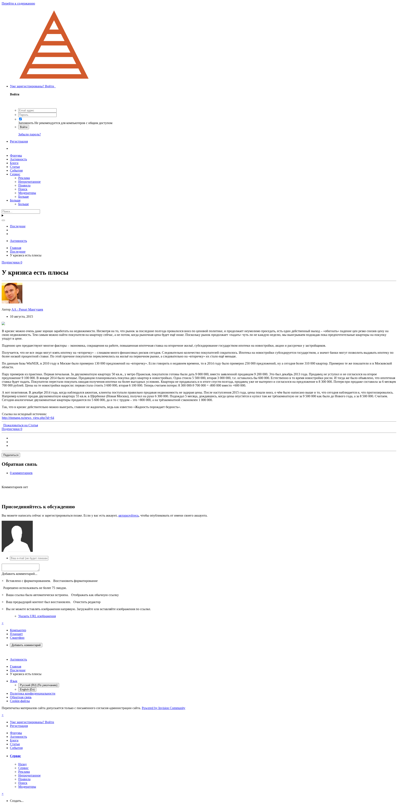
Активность (18, 159)
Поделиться (10, 455)
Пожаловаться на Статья (20, 425)
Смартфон (17, 637)
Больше (23, 196)
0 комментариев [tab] (21, 473)
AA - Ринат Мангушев (27, 309)
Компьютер (18, 630)
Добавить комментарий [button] (26, 645)
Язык (13, 681)
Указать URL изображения (37, 616)
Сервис (15, 174)
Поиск (22, 189)
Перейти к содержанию (18, 3)
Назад (22, 764)
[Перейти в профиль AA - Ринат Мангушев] (12, 302)
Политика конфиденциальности (32, 693)
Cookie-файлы (20, 701)
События (16, 170)
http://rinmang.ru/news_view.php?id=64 (28, 417)
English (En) (27, 689)
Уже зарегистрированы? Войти (33, 86)
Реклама (24, 178)
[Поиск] (3, 220)
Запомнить (26, 123)
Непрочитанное (29, 181)
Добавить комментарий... (19, 574)
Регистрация (19, 141)
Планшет (16, 634)
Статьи (15, 166)
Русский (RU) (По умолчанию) (38, 685)
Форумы (16, 155)
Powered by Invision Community (163, 708)
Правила (24, 185)
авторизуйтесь (128, 515)
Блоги (14, 163)
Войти (23, 127)
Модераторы (27, 193)
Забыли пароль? (29, 134)
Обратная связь (21, 697)
